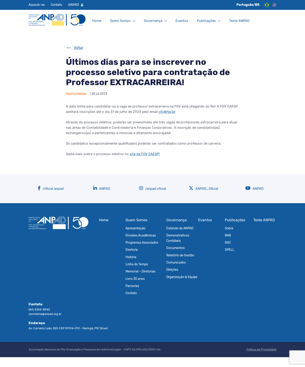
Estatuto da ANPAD (180, 228)
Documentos (175, 248)
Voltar (78, 48)
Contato (56, 4)
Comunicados (176, 262)
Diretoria (131, 249)
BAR (228, 235)
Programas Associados (141, 242)
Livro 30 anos (135, 279)
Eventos (181, 21)
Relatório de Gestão (180, 255)
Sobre (229, 228)
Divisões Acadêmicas (140, 235)
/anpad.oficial (155, 189)
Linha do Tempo (136, 264)
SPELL (229, 249)
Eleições (172, 269)
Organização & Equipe (181, 277)
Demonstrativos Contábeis (177, 238)
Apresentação (135, 228)
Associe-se (37, 4)
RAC (228, 242)
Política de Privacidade (261, 349)
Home (96, 21)
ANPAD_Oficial (206, 189)
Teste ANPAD (239, 21)
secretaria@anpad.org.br (45, 314)
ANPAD (104, 189)
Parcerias (132, 286)
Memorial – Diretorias (140, 271)
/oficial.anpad (53, 189)
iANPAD (73, 4)
